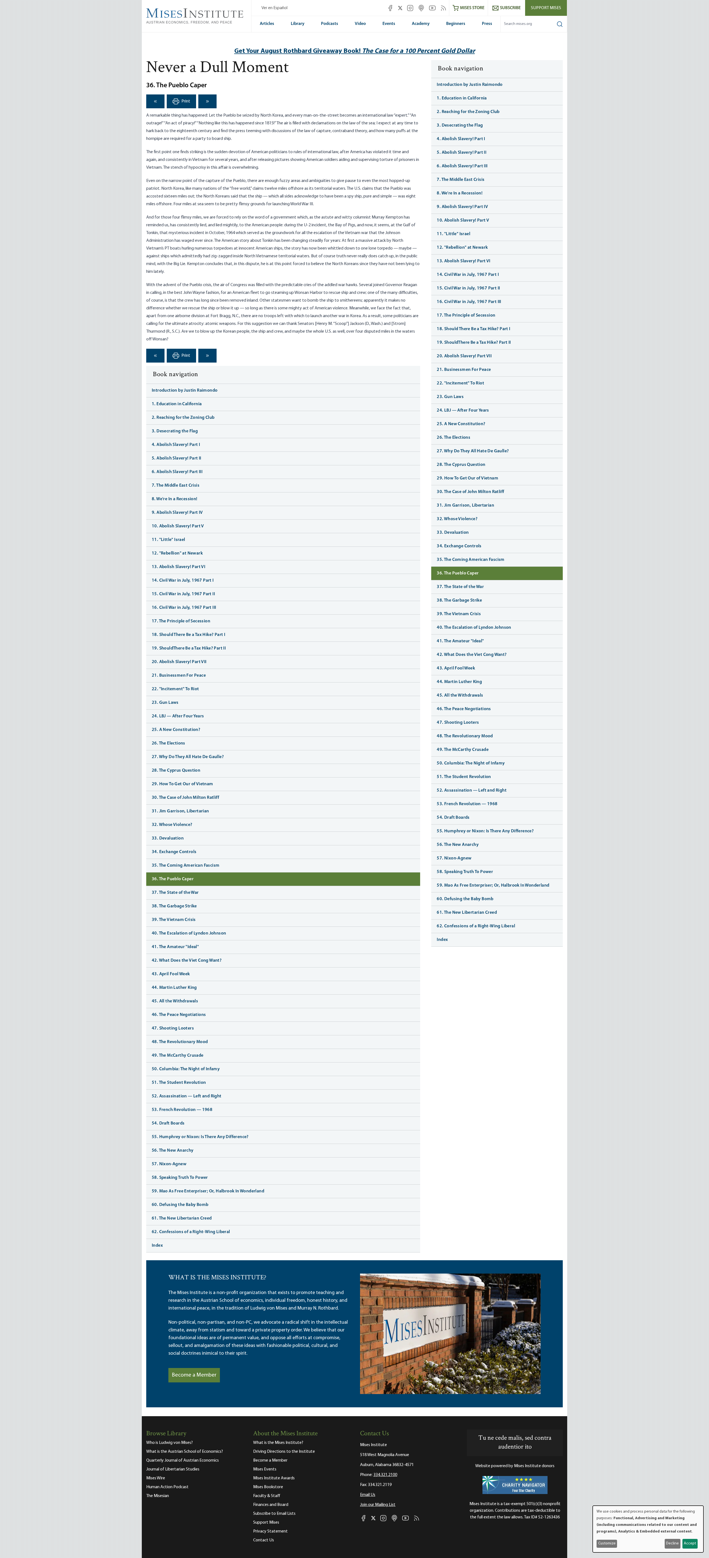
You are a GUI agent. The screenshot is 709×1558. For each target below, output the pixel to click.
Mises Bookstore (268, 1487)
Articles (267, 24)
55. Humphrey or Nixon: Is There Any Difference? (200, 1137)
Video (360, 24)
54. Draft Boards (168, 1123)
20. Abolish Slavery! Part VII (179, 662)
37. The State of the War (175, 892)
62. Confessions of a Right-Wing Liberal (191, 1232)
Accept (690, 1543)
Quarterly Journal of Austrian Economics (182, 1460)
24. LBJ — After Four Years (178, 716)
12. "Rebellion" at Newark (177, 553)
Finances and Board (270, 1505)
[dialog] (648, 1529)
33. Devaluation (168, 838)
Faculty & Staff (266, 1496)
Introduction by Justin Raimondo (184, 390)
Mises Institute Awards (274, 1478)
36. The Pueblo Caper (173, 879)
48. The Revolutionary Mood (180, 1042)
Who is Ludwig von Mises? (169, 1443)
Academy (421, 24)
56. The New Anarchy (173, 1150)
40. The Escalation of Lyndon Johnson (189, 933)
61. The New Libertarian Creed (182, 1218)
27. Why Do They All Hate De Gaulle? (188, 757)
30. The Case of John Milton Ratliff (185, 797)
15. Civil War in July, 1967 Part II (183, 594)
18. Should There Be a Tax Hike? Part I (188, 635)
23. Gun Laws (165, 702)
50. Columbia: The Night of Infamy (186, 1069)
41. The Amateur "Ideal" (175, 947)
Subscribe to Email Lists (274, 1513)
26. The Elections (168, 743)
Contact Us (263, 1540)
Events (388, 24)
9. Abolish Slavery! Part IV (177, 512)
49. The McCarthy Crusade (178, 1055)
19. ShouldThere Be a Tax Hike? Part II (189, 648)
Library (297, 24)
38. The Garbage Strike (174, 906)
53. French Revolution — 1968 (182, 1110)
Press (487, 24)
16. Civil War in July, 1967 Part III (184, 607)
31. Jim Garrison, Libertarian (180, 811)
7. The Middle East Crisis (175, 485)
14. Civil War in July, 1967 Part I (183, 580)
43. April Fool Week (171, 974)
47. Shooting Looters (173, 1028)
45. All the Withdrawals (175, 1001)
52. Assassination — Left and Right (187, 1096)
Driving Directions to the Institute (284, 1451)
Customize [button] (607, 1543)
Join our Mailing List (377, 1505)
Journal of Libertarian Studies (172, 1469)
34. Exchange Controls (174, 852)
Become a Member (194, 1375)
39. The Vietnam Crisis (174, 920)
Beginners (455, 24)
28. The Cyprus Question (176, 770)
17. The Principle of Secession (181, 621)
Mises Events (264, 1469)
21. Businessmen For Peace (179, 675)
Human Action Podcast (167, 1487)
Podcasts (329, 24)
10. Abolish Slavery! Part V (178, 526)
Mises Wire (155, 1478)
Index (157, 1245)
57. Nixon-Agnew (169, 1164)
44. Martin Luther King (174, 987)
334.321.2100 (385, 1475)
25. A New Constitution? (176, 730)
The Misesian (157, 1496)
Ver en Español (274, 8)
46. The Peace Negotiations (179, 1015)
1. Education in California (177, 404)
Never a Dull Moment (217, 68)
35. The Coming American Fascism (185, 865)
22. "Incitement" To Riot (175, 689)
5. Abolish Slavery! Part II (176, 458)
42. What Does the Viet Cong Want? (187, 960)
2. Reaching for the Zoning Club (183, 417)
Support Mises (546, 8)
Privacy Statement (270, 1531)
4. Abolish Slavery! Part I (176, 445)
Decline (672, 1543)
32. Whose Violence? (172, 825)
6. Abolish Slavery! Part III (177, 472)
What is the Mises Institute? (278, 1443)
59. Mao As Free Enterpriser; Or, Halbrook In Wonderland (208, 1191)
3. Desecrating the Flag (175, 431)
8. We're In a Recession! (174, 499)
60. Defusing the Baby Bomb (180, 1205)
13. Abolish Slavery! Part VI (178, 567)
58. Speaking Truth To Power (180, 1177)
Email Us (367, 1495)
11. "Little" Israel (168, 540)
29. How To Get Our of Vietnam (182, 784)
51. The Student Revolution (179, 1082)
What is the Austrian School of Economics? (184, 1451)
